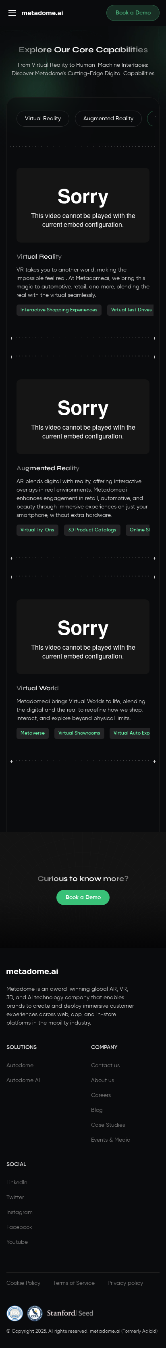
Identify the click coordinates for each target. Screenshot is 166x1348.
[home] (40, 13)
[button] (12, 13)
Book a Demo (133, 13)
